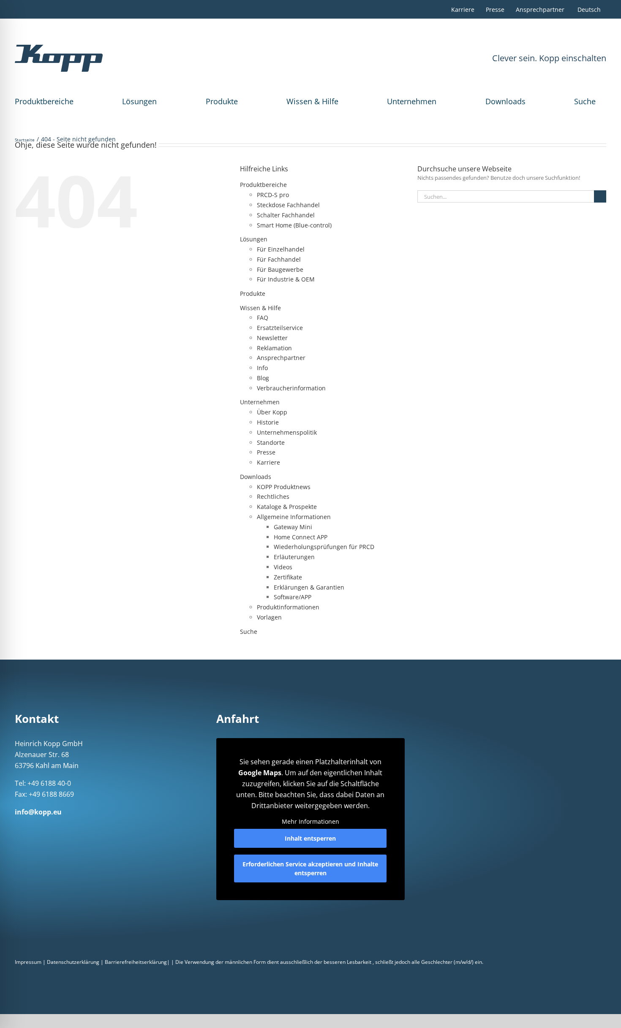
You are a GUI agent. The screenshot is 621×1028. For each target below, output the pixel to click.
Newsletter (272, 338)
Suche (585, 101)
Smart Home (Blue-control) (294, 225)
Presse (266, 452)
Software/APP (292, 597)
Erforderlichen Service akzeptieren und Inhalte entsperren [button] (310, 868)
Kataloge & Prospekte (287, 507)
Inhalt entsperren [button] (310, 838)
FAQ (262, 318)
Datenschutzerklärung (73, 962)
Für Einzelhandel (281, 249)
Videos (283, 567)
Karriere (268, 462)
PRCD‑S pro (273, 195)
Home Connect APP (300, 537)
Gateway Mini (293, 527)
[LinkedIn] (39, 828)
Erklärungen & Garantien (309, 587)
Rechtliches (273, 496)
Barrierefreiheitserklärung (136, 962)
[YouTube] (72, 828)
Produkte (222, 101)
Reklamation (274, 348)
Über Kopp (272, 412)
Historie (268, 422)
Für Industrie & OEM (286, 279)
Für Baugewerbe (280, 269)
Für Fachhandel (279, 259)
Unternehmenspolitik (287, 432)
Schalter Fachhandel (286, 215)
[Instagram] (28, 828)
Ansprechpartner (281, 358)
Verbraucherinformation (291, 388)
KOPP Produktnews (283, 487)
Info (262, 368)
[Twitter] (61, 828)
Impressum (28, 962)
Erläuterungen (294, 557)
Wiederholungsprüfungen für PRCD (324, 547)
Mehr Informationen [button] (310, 821)
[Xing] (50, 828)
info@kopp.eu (38, 812)
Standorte (271, 442)
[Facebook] (17, 828)
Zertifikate (288, 577)
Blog (263, 378)
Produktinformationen (288, 607)
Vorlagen (269, 617)
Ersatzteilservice (280, 328)
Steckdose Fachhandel (288, 205)
